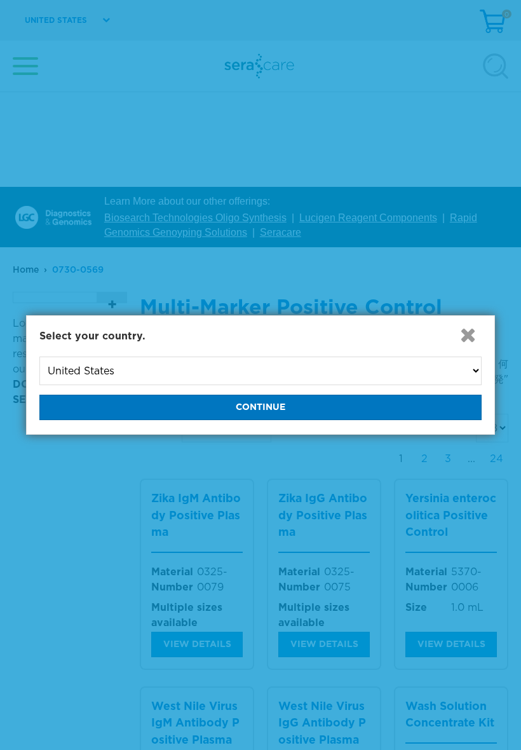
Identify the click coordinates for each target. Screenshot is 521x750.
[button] (467, 335)
